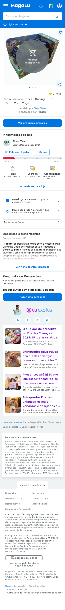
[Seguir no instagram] (37, 320)
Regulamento (12, 504)
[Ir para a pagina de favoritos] (41, 5)
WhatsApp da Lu (13, 498)
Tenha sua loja (40, 498)
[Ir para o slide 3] (35, 87)
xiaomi (49, 457)
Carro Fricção (36, 427)
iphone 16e (22, 457)
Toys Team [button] (40, 108)
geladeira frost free (15, 470)
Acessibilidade (39, 504)
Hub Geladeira (41, 444)
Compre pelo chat (26, 558)
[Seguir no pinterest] (47, 320)
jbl (15, 465)
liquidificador (25, 468)
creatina (9, 452)
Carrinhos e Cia (37, 586)
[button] (57, 17)
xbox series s (37, 457)
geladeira (20, 449)
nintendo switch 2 (27, 460)
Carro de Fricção (11, 427)
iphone (52, 449)
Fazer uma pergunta (32, 297)
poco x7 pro (34, 449)
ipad (36, 468)
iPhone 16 (36, 441)
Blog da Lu (10, 493)
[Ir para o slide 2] (32, 87)
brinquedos (20, 586)
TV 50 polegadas (32, 473)
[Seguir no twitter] (18, 320)
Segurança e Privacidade (18, 509)
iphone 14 (23, 447)
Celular (42, 460)
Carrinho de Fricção (17, 589)
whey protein (23, 452)
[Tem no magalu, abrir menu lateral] (5, 6)
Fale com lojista (19, 152)
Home (8, 586)
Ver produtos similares (32, 123)
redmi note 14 (25, 465)
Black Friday (11, 441)
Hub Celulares (25, 444)
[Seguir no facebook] (27, 320)
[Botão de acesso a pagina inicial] (22, 6)
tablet (33, 463)
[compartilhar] (59, 84)
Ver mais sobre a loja (33, 186)
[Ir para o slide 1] (29, 87)
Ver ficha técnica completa (32, 267)
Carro (25, 427)
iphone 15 (11, 447)
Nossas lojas (39, 493)
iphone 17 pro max (14, 455)
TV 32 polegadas (51, 473)
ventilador (10, 460)
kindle (49, 452)
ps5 (32, 447)
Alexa (18, 473)
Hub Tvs (55, 444)
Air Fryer (41, 447)
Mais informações (30, 485)
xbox (44, 449)
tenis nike (40, 465)
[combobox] (32, 16)
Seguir (43, 152)
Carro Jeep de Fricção (34, 422)
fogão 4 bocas (35, 470)
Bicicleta (43, 463)
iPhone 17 (24, 441)
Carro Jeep (54, 422)
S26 (45, 441)
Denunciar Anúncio (14, 222)
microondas (38, 452)
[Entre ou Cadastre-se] (59, 6)
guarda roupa (48, 468)
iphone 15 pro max (35, 455)
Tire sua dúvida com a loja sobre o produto (28, 290)
